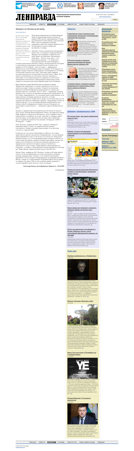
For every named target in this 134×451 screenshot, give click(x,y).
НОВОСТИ (42, 24)
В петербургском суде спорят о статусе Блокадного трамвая (109, 43)
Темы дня (71, 251)
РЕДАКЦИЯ (101, 24)
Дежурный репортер (107, 30)
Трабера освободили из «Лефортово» (82, 256)
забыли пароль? (114, 126)
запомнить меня (108, 123)
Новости (71, 29)
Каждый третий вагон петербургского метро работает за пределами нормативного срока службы (109, 63)
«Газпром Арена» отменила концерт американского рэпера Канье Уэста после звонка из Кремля (81, 86)
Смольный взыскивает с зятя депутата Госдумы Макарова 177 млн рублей (109, 86)
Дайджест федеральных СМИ (81, 111)
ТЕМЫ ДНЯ (33, 24)
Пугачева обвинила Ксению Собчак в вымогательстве (90, 5)
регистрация (115, 125)
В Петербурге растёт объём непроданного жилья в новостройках (109, 70)
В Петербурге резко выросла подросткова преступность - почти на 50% (109, 36)
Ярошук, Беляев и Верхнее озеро (80, 301)
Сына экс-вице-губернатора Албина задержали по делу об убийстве (109, 111)
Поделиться (60, 170)
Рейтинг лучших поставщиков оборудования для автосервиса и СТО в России (82, 133)
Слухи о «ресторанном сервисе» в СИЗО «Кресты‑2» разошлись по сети (109, 78)
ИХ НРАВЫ (61, 24)
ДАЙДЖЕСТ (51, 24)
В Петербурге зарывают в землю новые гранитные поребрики (110, 93)
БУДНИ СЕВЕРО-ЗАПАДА (87, 24)
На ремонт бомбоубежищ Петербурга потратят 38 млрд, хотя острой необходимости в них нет (110, 102)
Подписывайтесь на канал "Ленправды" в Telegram (29, 5)
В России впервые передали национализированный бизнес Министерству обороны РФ (79, 62)
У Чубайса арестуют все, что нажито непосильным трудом (111, 6)
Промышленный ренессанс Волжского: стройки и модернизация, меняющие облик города (82, 172)
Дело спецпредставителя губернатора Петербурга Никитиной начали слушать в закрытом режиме (110, 52)
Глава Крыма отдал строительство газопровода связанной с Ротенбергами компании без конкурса (82, 36)
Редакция (106, 130)
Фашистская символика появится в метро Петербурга (70, 5)
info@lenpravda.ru (105, 16)
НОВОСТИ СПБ (72, 24)
